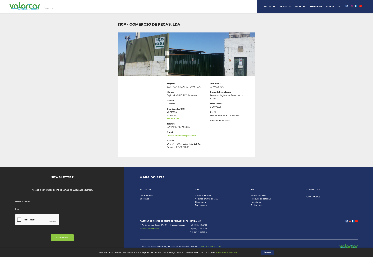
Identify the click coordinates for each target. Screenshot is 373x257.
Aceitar (267, 252)
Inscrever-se (62, 238)
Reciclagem (200, 202)
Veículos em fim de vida (206, 199)
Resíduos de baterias (261, 199)
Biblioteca (144, 199)
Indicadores (201, 205)
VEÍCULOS (285, 6)
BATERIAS (300, 6)
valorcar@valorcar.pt (150, 229)
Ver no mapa (173, 119)
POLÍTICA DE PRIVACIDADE (210, 247)
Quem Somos (146, 196)
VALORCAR (269, 6)
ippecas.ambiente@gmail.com (181, 136)
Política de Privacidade (226, 252)
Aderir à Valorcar (203, 196)
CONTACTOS (333, 6)
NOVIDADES (316, 6)
